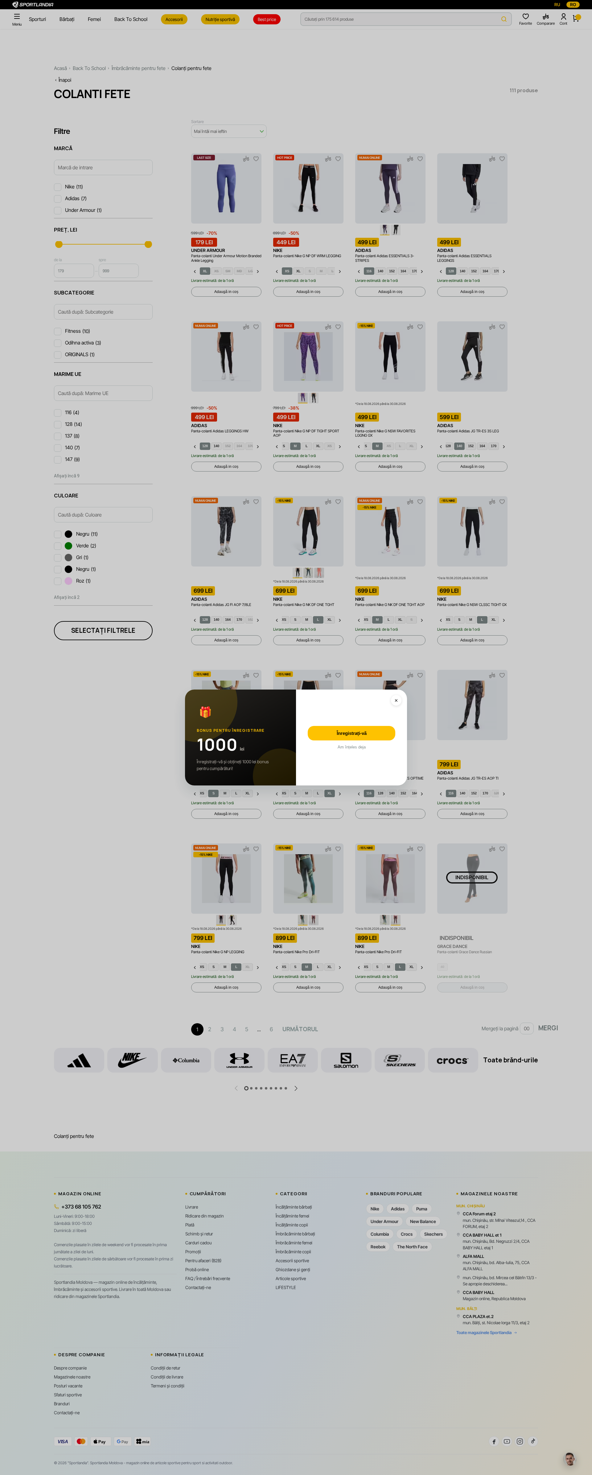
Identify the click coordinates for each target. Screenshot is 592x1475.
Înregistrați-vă (352, 733)
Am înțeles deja (352, 747)
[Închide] (396, 700)
